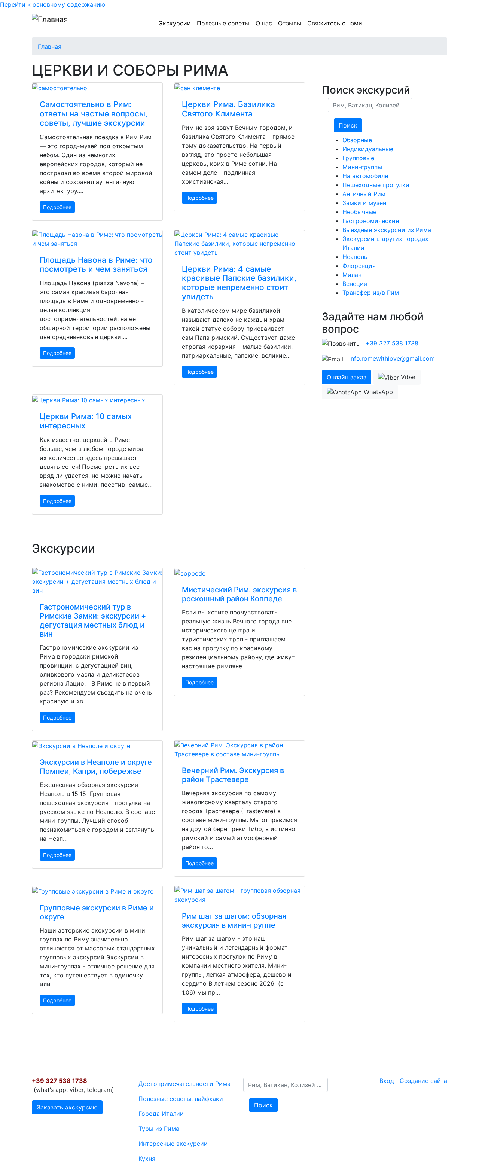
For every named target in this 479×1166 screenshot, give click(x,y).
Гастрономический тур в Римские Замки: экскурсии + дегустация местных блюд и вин (93, 620)
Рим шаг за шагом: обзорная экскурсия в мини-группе (234, 921)
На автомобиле (365, 176)
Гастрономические (370, 221)
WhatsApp (377, 392)
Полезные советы (223, 23)
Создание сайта (423, 1080)
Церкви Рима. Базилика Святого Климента (228, 109)
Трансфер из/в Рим (370, 292)
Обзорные (357, 140)
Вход (386, 1080)
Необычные (359, 212)
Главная (49, 46)
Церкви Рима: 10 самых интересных (86, 421)
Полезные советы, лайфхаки (180, 1098)
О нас (264, 23)
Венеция (354, 283)
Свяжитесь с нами (334, 23)
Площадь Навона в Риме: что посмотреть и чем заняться (96, 264)
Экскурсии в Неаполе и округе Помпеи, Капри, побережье (96, 767)
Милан (351, 274)
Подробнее (57, 207)
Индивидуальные (367, 149)
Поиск (348, 125)
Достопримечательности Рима (184, 1083)
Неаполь (354, 256)
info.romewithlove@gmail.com (392, 358)
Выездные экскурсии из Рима (386, 229)
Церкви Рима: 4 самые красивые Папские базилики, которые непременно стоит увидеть (239, 283)
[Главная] (50, 23)
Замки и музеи (364, 203)
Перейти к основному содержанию (52, 4)
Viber (407, 377)
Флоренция (359, 265)
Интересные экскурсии (173, 1143)
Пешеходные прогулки (375, 185)
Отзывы (289, 23)
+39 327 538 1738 (392, 343)
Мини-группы (362, 167)
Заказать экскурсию (67, 1107)
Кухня (146, 1158)
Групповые (358, 158)
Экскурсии (175, 23)
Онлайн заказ (346, 377)
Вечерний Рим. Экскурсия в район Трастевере (233, 775)
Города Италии (161, 1113)
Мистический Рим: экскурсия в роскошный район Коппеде (239, 594)
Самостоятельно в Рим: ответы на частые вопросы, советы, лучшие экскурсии (93, 114)
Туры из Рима (158, 1128)
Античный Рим (363, 194)
